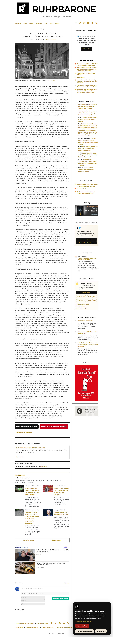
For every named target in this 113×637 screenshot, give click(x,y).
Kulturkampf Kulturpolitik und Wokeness (30, 447)
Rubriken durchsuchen (82, 304)
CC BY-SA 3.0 (51, 80)
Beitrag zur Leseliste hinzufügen (26, 426)
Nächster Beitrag (56, 540)
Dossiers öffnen (80, 306)
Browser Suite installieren (86, 243)
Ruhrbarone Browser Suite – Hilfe (66, 627)
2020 (89, 300)
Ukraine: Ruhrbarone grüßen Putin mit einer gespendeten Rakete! (88, 134)
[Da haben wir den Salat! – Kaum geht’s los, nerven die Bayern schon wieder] (19, 488)
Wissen (31, 23)
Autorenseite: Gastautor (24, 432)
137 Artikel (19, 457)
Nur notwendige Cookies (84, 631)
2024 (89, 296)
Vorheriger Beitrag (28, 540)
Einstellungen (101, 631)
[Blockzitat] (36, 594)
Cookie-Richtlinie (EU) (48, 627)
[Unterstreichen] (27, 594)
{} (40, 593)
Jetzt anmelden (86, 49)
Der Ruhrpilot (80, 77)
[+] (43, 593)
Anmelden (66, 583)
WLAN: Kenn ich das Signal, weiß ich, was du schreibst (87, 258)
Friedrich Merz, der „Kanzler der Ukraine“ (86, 73)
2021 (83, 300)
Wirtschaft (39, 23)
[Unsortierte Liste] (34, 594)
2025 (83, 296)
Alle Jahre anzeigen (81, 308)
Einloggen (43, 466)
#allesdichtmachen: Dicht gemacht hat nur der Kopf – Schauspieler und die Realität (88, 344)
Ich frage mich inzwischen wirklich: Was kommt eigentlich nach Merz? (87, 86)
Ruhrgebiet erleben (42, 623)
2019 (94, 300)
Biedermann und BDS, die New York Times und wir (87, 332)
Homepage (18, 23)
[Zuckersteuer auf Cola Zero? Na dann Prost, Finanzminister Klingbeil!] (48, 488)
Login (57, 23)
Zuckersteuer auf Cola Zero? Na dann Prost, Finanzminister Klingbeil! (87, 64)
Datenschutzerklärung (32, 627)
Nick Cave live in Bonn (83, 189)
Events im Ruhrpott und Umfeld (25, 623)
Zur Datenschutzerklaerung (83, 621)
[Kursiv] (24, 594)
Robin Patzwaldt (82, 104)
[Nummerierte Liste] (31, 594)
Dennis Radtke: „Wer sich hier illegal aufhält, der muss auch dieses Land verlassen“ (87, 81)
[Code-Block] (38, 594)
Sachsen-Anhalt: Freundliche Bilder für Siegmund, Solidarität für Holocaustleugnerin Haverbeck (87, 91)
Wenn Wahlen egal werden (85, 320)
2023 (94, 296)
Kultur (46, 23)
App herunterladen (86, 239)
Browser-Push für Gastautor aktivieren (53, 426)
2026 (78, 296)
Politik (25, 23)
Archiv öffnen (86, 292)
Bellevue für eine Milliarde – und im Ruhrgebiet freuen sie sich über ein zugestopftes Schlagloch (87, 69)
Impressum (19, 627)
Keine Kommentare (51, 39)
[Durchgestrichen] (29, 594)
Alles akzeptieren (82, 626)
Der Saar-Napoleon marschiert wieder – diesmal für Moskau (86, 169)
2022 (78, 300)
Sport (51, 23)
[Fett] (22, 594)
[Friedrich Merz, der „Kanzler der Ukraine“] (48, 512)
